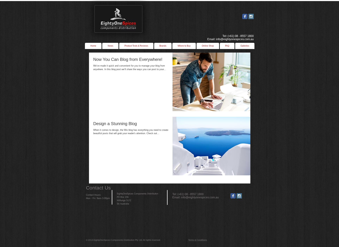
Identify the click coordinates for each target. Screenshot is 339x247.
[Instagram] (239, 196)
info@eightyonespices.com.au (200, 197)
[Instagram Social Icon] (251, 16)
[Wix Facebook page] (245, 16)
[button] (184, 46)
